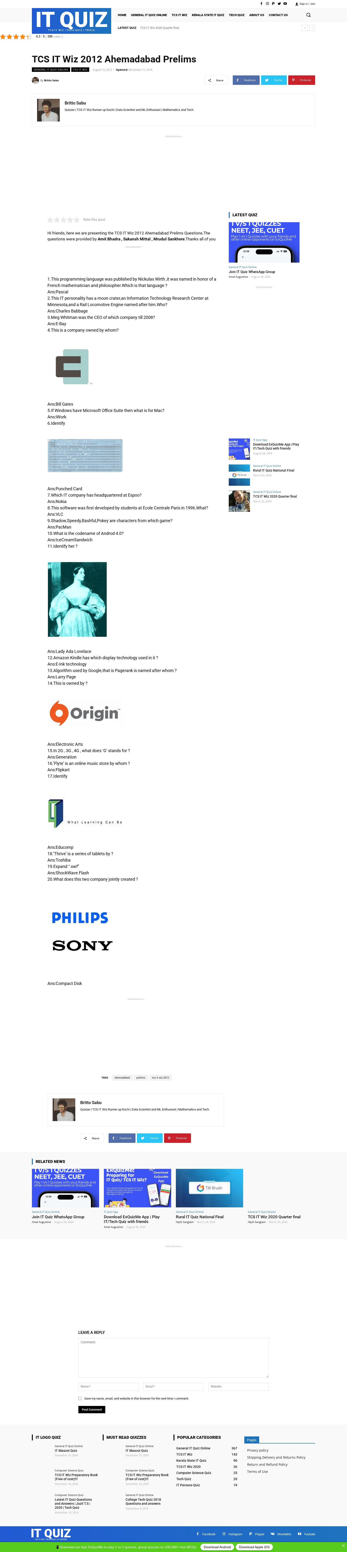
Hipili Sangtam (185, 1222)
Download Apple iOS (254, 1547)
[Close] (343, 1545)
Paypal (259, 1534)
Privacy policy (257, 1450)
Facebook (209, 1534)
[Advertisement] (173, 172)
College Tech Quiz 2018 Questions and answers (143, 1501)
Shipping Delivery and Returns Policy (276, 1457)
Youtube (309, 1534)
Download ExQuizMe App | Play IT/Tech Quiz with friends (276, 446)
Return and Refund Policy (267, 1464)
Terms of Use (257, 1471)
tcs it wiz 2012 (160, 1077)
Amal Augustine (238, 276)
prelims (140, 1077)
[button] (308, 15)
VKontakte (284, 1534)
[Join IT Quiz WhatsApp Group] (264, 242)
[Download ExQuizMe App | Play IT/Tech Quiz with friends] (239, 449)
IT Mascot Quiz (66, 1450)
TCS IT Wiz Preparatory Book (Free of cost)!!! (76, 1477)
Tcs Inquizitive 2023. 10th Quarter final (165, 28)
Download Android (217, 1547)
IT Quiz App (260, 439)
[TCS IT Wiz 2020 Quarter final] (239, 501)
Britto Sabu (51, 80)
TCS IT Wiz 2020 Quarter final (275, 496)
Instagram (235, 1534)
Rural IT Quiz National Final (273, 470)
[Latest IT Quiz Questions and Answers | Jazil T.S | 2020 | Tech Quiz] (42, 1503)
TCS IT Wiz (80, 69)
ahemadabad (122, 1077)
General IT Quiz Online (51, 69)
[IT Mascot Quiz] (42, 1455)
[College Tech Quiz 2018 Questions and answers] (113, 1503)
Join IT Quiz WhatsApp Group (252, 272)
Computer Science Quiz (69, 1470)
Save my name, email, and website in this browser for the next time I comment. (136, 1398)
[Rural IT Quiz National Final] (239, 475)
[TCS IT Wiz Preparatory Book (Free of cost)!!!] (42, 1479)
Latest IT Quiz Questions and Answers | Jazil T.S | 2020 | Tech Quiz (73, 1503)
